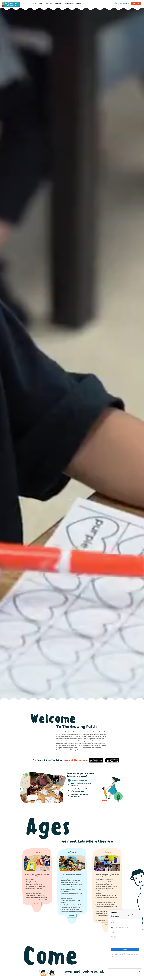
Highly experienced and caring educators (81, 784)
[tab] (80, 780)
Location (79, 3)
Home (35, 3)
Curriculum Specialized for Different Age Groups (79, 790)
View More (37, 904)
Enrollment (58, 3)
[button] (20, 789)
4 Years (72, 852)
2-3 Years (37, 852)
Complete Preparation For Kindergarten (80, 795)
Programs (49, 3)
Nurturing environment (79, 780)
